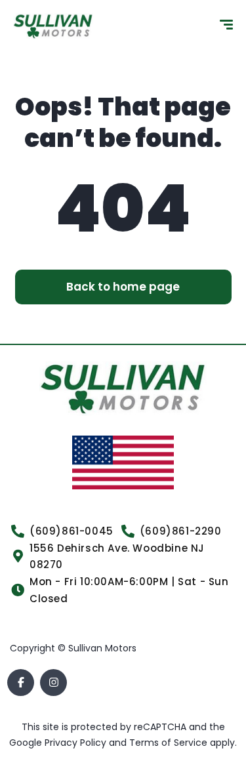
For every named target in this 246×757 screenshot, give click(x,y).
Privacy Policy (77, 742)
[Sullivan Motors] (53, 26)
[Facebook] (20, 682)
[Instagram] (53, 682)
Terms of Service (169, 742)
